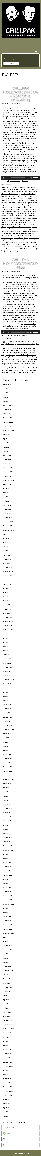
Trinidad (4, 249)
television (23, 244)
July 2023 (6, 538)
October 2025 (7, 426)
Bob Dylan (12, 198)
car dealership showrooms (25, 198)
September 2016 (8, 850)
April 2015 (6, 883)
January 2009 (7, 1058)
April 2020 (6, 700)
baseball (4, 196)
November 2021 (8, 621)
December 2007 (8, 1087)
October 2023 (7, 526)
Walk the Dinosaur (26, 249)
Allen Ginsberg (31, 187)
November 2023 (8, 522)
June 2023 (6, 542)
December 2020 (8, 667)
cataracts (13, 346)
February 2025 (7, 459)
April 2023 (6, 551)
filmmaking (5, 209)
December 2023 (8, 518)
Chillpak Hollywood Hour (28, 324)
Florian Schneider (14, 209)
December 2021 (8, 617)
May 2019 (6, 746)
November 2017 (8, 813)
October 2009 (7, 1024)
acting (24, 187)
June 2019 (6, 742)
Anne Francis (16, 189)
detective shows (12, 205)
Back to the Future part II (14, 192)
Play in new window (13, 181)
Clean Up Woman (23, 200)
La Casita (12, 222)
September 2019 (8, 729)
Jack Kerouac (32, 218)
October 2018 (7, 775)
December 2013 (8, 925)
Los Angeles (12, 224)
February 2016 (7, 867)
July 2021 (6, 638)
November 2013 (8, 929)
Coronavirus (11, 203)
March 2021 (7, 655)
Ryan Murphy (19, 235)
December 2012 (8, 945)
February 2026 (7, 409)
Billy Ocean (5, 198)
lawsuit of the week (29, 355)
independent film (14, 218)
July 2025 (6, 439)
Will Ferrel (8, 372)
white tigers (9, 251)
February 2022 (7, 609)
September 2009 (8, 1029)
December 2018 (8, 767)
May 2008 (6, 1074)
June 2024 (6, 493)
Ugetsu (17, 249)
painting (27, 229)
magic (19, 224)
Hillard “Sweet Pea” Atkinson (25, 214)
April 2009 (6, 1045)
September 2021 (8, 630)
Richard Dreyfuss (21, 233)
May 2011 (6, 975)
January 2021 (7, 663)
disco (31, 205)
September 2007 (8, 1099)
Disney (35, 346)
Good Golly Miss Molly (8, 211)
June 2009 (6, 1041)
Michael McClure (12, 227)
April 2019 (6, 750)
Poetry (12, 231)
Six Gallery (23, 240)
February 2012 (7, 966)
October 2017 (7, 817)
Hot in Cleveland (6, 353)
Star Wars (17, 242)
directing (26, 205)
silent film (17, 240)
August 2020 (7, 684)
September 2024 (8, 480)
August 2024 (7, 484)
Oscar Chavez (19, 229)
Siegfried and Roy (7, 240)
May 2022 (6, 596)
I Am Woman (31, 216)
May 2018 (6, 796)
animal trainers (6, 189)
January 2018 (7, 804)
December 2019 (8, 717)
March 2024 (7, 505)
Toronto (29, 370)
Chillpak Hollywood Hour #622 (20, 263)
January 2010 (7, 1016)
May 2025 (6, 447)
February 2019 (7, 759)
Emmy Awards (11, 348)
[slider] (36, 177)
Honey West (13, 216)
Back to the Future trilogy (11, 194)
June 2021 (6, 642)
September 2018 (8, 779)
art (22, 189)
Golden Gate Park (30, 209)
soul (32, 240)
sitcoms (34, 361)
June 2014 (6, 908)
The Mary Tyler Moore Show (17, 368)
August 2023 (7, 534)
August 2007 (7, 1103)
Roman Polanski (16, 361)
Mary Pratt (32, 224)
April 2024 (6, 501)
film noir (29, 207)
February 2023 (7, 559)
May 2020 (6, 696)
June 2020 (6, 692)
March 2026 (7, 405)
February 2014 (7, 921)
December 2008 (8, 1062)
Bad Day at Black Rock (28, 194)
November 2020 (8, 671)
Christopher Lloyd (11, 200)
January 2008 (7, 1083)
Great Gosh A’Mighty (8, 214)
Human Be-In (22, 216)
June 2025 (6, 443)
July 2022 (6, 588)
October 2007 (7, 1095)
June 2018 (6, 792)
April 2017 (6, 833)
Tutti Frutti (10, 249)
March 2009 (7, 1049)
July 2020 (6, 688)
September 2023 (8, 530)
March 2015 (7, 887)
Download (25, 181)
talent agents (24, 364)
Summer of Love (14, 244)
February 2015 (7, 892)
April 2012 (6, 962)
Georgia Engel (20, 350)
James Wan (28, 353)
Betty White (31, 344)
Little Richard (32, 222)
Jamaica (4, 220)
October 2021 (7, 626)
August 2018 (7, 784)
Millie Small (22, 227)
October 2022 (7, 576)
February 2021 (7, 659)
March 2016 (7, 862)
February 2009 (7, 1054)
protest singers (27, 231)
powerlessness (25, 359)
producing (18, 231)
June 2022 (6, 592)
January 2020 (7, 713)
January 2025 (7, 463)
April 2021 (6, 651)
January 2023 (7, 563)
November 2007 (8, 1091)
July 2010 (6, 1000)
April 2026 (6, 401)
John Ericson (19, 220)
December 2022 (8, 567)
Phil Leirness (5, 231)
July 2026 (6, 389)
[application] (20, 178)
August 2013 (7, 937)
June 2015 (6, 879)
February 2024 (7, 509)
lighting (25, 222)
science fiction (18, 238)
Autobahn (26, 189)
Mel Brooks (13, 357)
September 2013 (8, 933)
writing (16, 251)
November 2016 (8, 842)
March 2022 (7, 605)
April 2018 (6, 800)
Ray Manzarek (10, 233)
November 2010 (8, 991)
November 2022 (8, 572)
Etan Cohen (21, 348)
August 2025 (7, 434)
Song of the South (7, 364)
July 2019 (6, 738)
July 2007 (6, 1108)
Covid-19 (19, 203)
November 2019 (8, 721)
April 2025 (6, 451)
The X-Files (27, 246)
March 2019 (7, 754)
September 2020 (8, 680)
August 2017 (7, 821)
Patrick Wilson (6, 359)
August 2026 (7, 385)
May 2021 (6, 646)
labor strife (19, 355)
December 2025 (8, 418)
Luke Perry (4, 357)
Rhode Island (5, 361)
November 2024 (8, 472)
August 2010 (7, 995)
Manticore (25, 224)
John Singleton (10, 355)
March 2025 (7, 455)
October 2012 (7, 950)
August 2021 (7, 634)
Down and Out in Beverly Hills (16, 207)
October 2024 (7, 476)
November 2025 (8, 422)
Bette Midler (24, 196)
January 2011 (7, 983)
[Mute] (31, 178)
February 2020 (7, 709)
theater (34, 246)
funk (22, 209)
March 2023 (7, 555)
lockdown (4, 224)
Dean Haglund (27, 203)
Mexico (3, 227)
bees (17, 196)
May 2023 (6, 547)
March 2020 (7, 705)
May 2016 (6, 858)
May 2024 (6, 497)
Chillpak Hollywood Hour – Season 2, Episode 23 (20, 94)
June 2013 (6, 941)
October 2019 (7, 725)
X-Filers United (31, 372)
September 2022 (8, 580)
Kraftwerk (4, 222)
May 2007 (6, 1116)
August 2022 (7, 584)
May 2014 (6, 912)
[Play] (4, 178)
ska (29, 240)
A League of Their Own (14, 187)
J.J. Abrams (23, 218)
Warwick (35, 370)
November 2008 (8, 1066)
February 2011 (7, 979)
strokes (16, 364)
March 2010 (7, 1012)
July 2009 (6, 1037)
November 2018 (8, 771)
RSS (9, 184)
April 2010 (6, 1008)
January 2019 (7, 763)
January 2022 (7, 613)
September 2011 (8, 970)
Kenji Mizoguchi (29, 220)
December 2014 (8, 896)
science (10, 238)
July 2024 (6, 488)
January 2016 (7, 871)
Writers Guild (17, 372)
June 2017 (6, 825)
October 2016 (7, 846)
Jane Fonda (11, 220)
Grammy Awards (22, 211)
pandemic (33, 229)
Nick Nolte (10, 229)
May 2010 (6, 1004)
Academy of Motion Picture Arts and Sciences (21, 342)
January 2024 (7, 513)
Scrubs (26, 238)
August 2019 (7, 734)
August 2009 (7, 1033)
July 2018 (6, 788)
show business (34, 238)
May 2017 (6, 829)
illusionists (4, 218)
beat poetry (11, 196)
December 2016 (8, 838)
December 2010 (8, 987)
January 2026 (7, 414)
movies (28, 227)
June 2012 (6, 954)
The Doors (30, 244)
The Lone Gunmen (17, 246)
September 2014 (8, 904)
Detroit (20, 205)
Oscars (34, 357)
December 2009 (8, 1020)
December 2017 (8, 808)
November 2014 (8, 900)
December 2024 (8, 468)
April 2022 (6, 601)
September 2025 (8, 430)
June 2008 (6, 1070)
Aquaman (20, 344)
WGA (3, 372)
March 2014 (7, 916)
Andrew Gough (11, 344)
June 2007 (6, 1112)
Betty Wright (32, 196)
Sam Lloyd (27, 235)
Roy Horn (11, 235)
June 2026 (6, 393)
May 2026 (6, 397)
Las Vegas (18, 222)
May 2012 (6, 958)
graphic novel (32, 211)
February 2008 (7, 1078)
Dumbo (3, 348)
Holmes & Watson (32, 350)
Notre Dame (27, 357)
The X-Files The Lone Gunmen (16, 370)
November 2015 (8, 875)
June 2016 (6, 854)
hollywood (4, 216)
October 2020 (7, 675)
